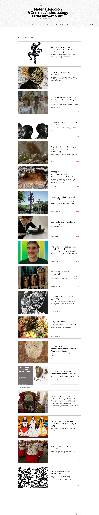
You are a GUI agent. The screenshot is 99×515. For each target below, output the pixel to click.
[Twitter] (91, 24)
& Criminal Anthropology (47, 12)
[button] (79, 37)
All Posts (20, 37)
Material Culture (29, 37)
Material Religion (48, 9)
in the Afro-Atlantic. (48, 16)
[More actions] (78, 44)
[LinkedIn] (93, 24)
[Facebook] (89, 24)
